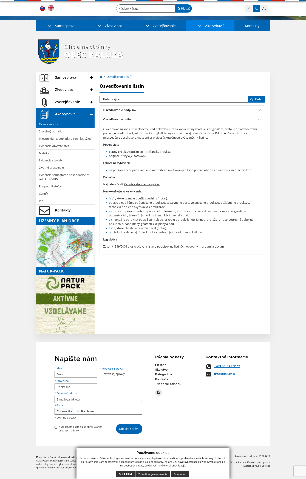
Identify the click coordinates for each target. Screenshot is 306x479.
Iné (41, 201)
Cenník (43, 194)
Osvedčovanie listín (119, 77)
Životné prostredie (51, 168)
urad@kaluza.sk (225, 374)
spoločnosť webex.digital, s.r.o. (52, 467)
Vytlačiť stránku (232, 462)
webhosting (42, 464)
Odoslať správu (129, 429)
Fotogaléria (163, 374)
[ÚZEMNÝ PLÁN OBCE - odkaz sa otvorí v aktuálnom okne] (65, 246)
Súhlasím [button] (125, 474)
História (160, 365)
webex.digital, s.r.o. (59, 464)
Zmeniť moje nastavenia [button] (152, 474)
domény (74, 464)
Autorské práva (251, 465)
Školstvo (161, 369)
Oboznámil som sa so (80, 428)
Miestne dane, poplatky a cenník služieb (65, 139)
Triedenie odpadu (168, 384)
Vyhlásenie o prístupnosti (256, 462)
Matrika (44, 153)
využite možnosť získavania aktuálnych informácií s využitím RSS (72, 457)
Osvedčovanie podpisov (119, 110)
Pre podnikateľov (50, 186)
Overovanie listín (50, 124)
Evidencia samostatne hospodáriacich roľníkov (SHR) (64, 177)
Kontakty (252, 25)
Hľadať (185, 8)
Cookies (266, 465)
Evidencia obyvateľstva (54, 146)
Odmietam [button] (180, 474)
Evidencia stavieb (50, 160)
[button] (61, 25)
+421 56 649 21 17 (227, 366)
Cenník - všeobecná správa (142, 184)
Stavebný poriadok (51, 131)
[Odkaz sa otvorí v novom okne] (158, 392)
